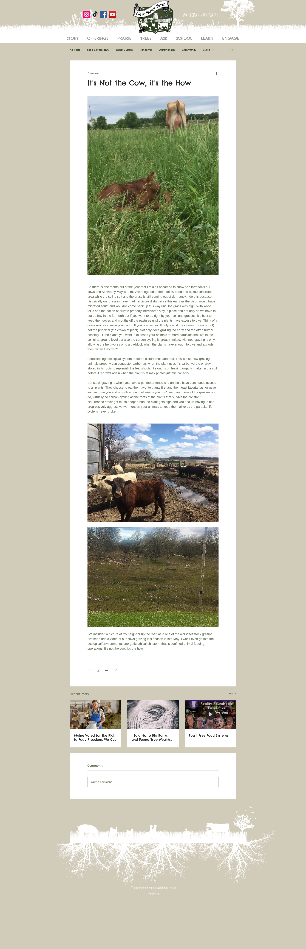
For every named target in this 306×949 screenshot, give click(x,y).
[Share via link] (115, 670)
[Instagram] (86, 14)
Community (189, 49)
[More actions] (216, 73)
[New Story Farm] (95, 14)
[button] (231, 49)
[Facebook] (103, 14)
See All (232, 693)
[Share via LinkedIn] (106, 670)
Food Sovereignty (98, 49)
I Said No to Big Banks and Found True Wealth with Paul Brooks (151, 737)
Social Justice (124, 49)
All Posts (75, 49)
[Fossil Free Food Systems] (210, 714)
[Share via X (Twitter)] (98, 670)
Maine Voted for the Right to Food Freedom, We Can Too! (95, 737)
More (206, 49)
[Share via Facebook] (89, 670)
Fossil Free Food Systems (208, 735)
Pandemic (146, 49)
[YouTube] (112, 14)
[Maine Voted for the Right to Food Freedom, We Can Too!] (95, 714)
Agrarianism (167, 49)
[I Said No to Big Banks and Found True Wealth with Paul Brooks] (153, 714)
